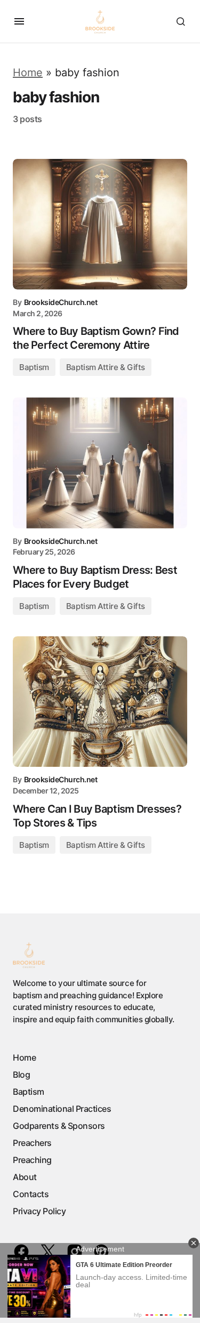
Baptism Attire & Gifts (105, 367)
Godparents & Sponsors (59, 1125)
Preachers (32, 1142)
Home (28, 72)
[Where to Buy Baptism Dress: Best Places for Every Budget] (100, 462)
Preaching (32, 1159)
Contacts (31, 1194)
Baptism (34, 367)
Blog (21, 1074)
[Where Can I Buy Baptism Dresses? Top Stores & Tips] (100, 701)
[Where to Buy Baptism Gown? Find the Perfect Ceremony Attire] (100, 224)
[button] (19, 21)
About (25, 1177)
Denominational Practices (62, 1108)
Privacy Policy (39, 1211)
